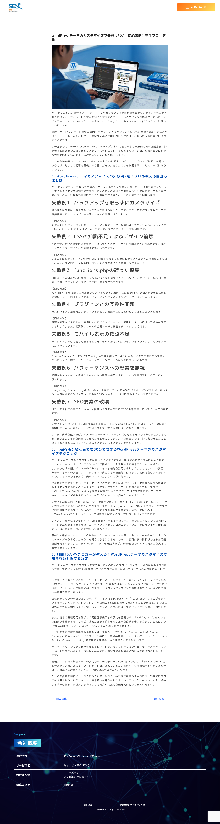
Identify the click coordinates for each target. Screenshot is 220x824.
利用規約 (88, 805)
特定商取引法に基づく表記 (132, 805)
